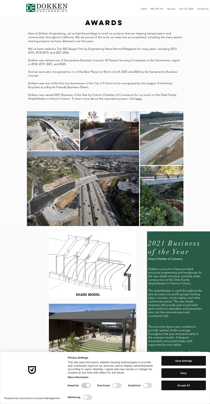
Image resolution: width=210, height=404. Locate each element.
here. (139, 98)
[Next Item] (178, 168)
